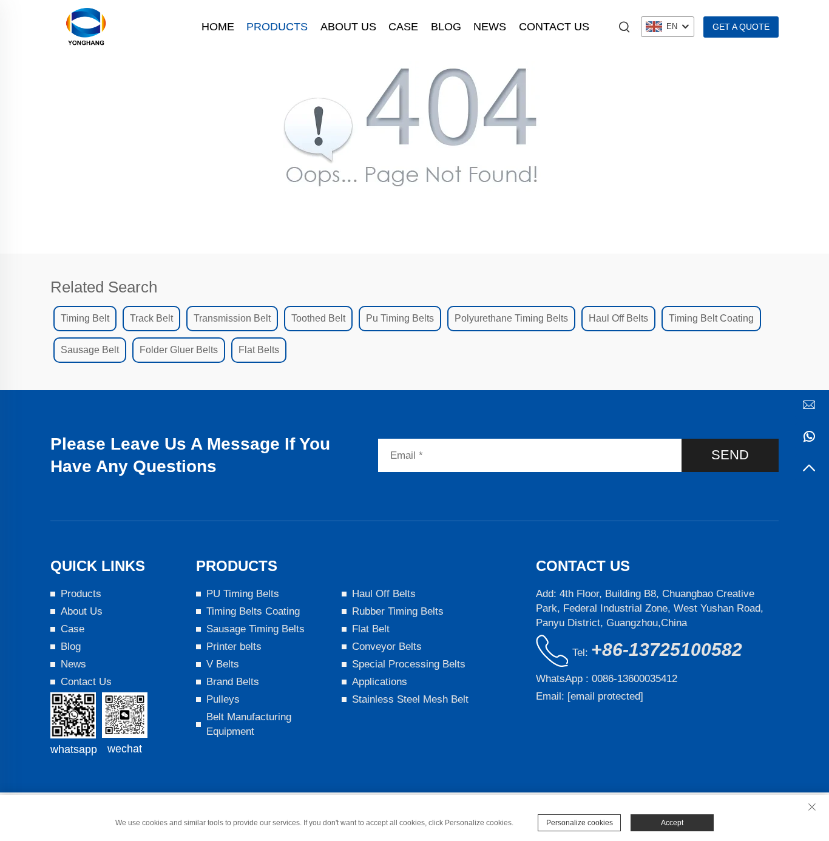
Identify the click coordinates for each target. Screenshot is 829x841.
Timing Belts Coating (253, 611)
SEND (730, 454)
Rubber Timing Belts (398, 611)
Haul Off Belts (384, 594)
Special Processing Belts (408, 664)
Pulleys (223, 699)
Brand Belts (232, 681)
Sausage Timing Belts (255, 629)
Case (403, 27)
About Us (348, 27)
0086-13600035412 (634, 678)
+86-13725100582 (666, 650)
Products (277, 27)
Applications (379, 681)
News (489, 27)
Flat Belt (371, 629)
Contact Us (554, 27)
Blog (446, 27)
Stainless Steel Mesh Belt (410, 699)
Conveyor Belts (387, 646)
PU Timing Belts (242, 594)
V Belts (222, 664)
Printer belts (234, 646)
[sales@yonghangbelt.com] (809, 405)
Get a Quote (741, 27)
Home (217, 27)
